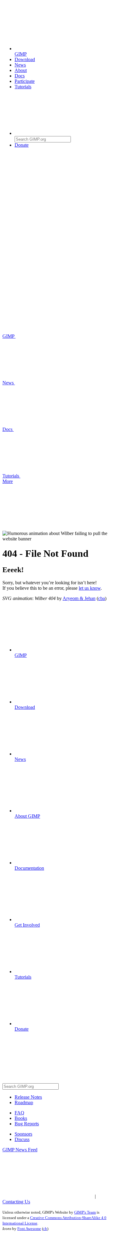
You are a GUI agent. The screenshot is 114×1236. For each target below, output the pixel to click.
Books (21, 1118)
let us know (90, 588)
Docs (20, 75)
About (21, 70)
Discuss (22, 1139)
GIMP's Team (85, 1212)
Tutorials (23, 86)
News (20, 64)
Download (25, 59)
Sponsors (23, 1134)
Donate (22, 145)
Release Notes (28, 1097)
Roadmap (24, 1102)
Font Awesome (29, 1228)
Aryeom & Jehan (79, 598)
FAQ (19, 1112)
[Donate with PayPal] (60, 191)
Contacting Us (16, 1201)
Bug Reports (27, 1123)
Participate (25, 81)
